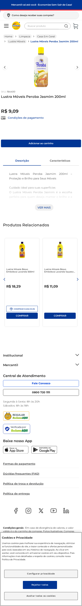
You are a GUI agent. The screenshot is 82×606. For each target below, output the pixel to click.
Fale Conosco (41, 383)
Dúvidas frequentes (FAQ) (21, 473)
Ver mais (44, 207)
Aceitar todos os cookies (41, 596)
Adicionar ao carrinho (41, 143)
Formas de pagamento (19, 463)
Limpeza (24, 36)
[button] (30, 15)
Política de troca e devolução (23, 483)
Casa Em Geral (46, 36)
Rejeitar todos (39, 584)
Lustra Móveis (16, 41)
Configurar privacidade (41, 573)
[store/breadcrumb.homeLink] (8, 36)
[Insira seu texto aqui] (15, 450)
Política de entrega (16, 493)
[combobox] (47, 26)
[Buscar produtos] (66, 26)
